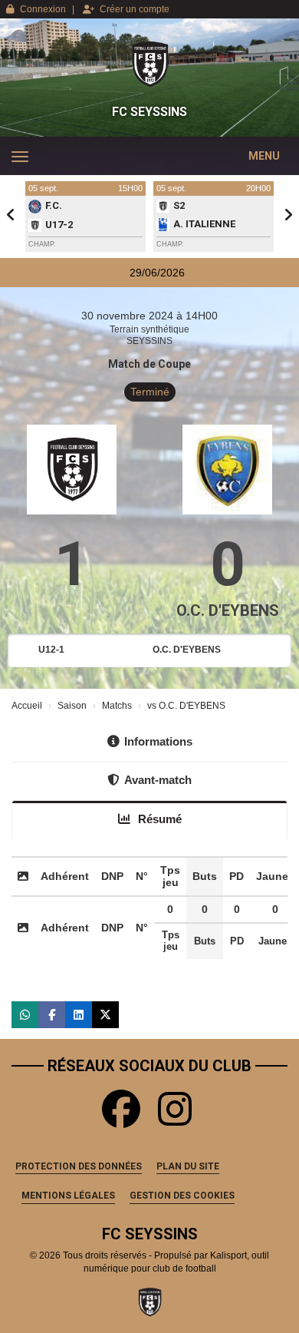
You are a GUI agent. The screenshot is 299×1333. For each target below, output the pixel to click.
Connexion (43, 9)
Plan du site (187, 1166)
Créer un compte (134, 9)
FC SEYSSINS (149, 111)
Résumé (158, 818)
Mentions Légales (68, 1195)
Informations (158, 741)
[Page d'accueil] (150, 64)
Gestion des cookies (182, 1195)
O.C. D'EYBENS (227, 610)
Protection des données (78, 1166)
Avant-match (158, 779)
